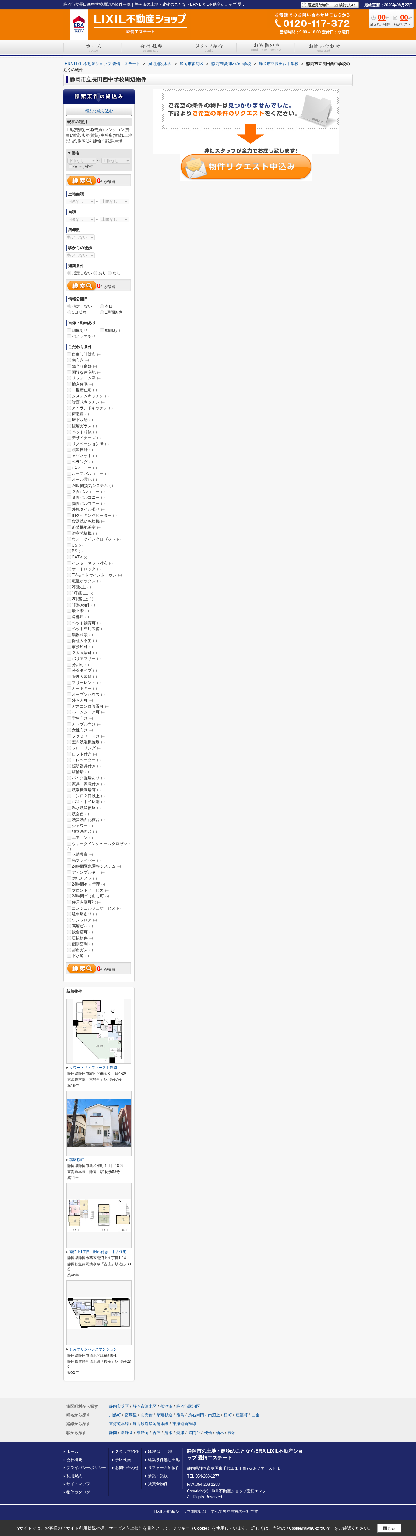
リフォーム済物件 (164, 1467)
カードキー (84, 688)
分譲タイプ (84, 670)
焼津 (180, 1432)
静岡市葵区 (119, 1406)
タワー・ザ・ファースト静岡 (93, 1068)
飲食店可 (82, 932)
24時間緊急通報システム (96, 866)
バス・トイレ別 (88, 801)
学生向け (82, 718)
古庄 (156, 1432)
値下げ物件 (83, 166)
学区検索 (123, 1459)
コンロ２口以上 (88, 796)
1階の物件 (83, 605)
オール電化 (84, 479)
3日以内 (79, 312)
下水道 (80, 955)
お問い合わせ (127, 1467)
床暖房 (80, 414)
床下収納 (82, 419)
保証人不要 (84, 640)
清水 (168, 1432)
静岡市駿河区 (188, 1406)
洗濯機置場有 (86, 789)
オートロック (86, 569)
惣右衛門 (196, 1415)
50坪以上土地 (160, 1451)
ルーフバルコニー (90, 473)
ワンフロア (84, 920)
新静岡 (127, 1432)
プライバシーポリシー (86, 1467)
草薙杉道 (164, 1415)
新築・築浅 (158, 1476)
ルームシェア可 (88, 712)
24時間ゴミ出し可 (90, 896)
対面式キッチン (88, 402)
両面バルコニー (88, 503)
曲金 (255, 1415)
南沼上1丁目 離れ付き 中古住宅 (97, 1252)
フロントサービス (90, 890)
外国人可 (82, 700)
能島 (180, 1415)
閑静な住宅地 (86, 372)
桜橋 (208, 1432)
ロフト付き (84, 754)
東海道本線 (119, 1424)
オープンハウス (88, 694)
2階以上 (81, 587)
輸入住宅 (82, 384)
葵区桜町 (76, 1160)
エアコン (82, 837)
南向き (80, 360)
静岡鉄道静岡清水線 (150, 1424)
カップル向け (86, 724)
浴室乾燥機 (84, 533)
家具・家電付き (88, 784)
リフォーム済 (86, 378)
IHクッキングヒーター (94, 515)
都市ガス (82, 950)
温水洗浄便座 (86, 807)
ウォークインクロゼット (96, 539)
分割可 (80, 664)
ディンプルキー (88, 872)
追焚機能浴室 (86, 527)
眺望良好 (82, 449)
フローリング (86, 748)
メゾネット (84, 455)
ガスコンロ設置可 (90, 706)
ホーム (72, 1451)
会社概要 (74, 1459)
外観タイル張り (88, 509)
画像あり (80, 330)
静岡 (113, 1432)
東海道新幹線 (184, 1424)
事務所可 (82, 646)
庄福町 (242, 1415)
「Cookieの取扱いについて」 (309, 1528)
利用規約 (74, 1476)
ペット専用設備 (88, 628)
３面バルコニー (88, 497)
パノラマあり (84, 336)
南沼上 (214, 1415)
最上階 (80, 610)
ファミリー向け (88, 736)
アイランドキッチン (92, 408)
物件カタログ (78, 1492)
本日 (109, 306)
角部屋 (80, 617)
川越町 (115, 1415)
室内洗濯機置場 (88, 742)
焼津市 (166, 1406)
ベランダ (82, 462)
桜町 (228, 1415)
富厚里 (131, 1415)
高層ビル (82, 926)
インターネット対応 (92, 563)
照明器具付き (86, 766)
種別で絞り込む (99, 111)
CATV (79, 557)
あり (102, 273)
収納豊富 (82, 854)
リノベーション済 (90, 444)
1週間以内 (114, 312)
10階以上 (82, 593)
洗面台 (80, 814)
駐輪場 (80, 772)
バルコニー (84, 467)
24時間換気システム (92, 485)
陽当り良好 (84, 366)
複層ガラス (84, 426)
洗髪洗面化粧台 (88, 819)
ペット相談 (84, 432)
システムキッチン (90, 396)
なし (117, 273)
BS (77, 551)
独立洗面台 (84, 831)
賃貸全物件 (158, 1483)
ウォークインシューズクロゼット (99, 846)
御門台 (194, 1432)
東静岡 (143, 1432)
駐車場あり (84, 914)
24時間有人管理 (88, 884)
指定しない (82, 273)
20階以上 (82, 599)
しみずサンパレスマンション (93, 1349)
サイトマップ (78, 1483)
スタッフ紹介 (127, 1451)
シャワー (82, 825)
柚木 (220, 1432)
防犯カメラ (84, 878)
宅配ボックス (86, 581)
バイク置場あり (88, 778)
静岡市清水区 (145, 1406)
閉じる (389, 1528)
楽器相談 (82, 634)
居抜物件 (82, 938)
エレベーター (86, 760)
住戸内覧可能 (86, 902)
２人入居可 (84, 652)
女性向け (82, 730)
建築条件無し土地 (164, 1459)
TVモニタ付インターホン (97, 575)
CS (77, 545)
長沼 (232, 1432)
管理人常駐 (84, 676)
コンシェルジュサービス (96, 908)
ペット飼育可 (86, 623)
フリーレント (86, 682)
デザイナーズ (86, 437)
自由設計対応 (86, 354)
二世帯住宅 (84, 390)
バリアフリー (86, 658)
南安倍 (147, 1415)
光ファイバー (86, 860)
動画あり (113, 330)
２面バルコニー (88, 491)
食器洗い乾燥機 (88, 521)
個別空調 (82, 944)
